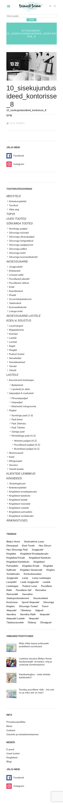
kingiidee (11, 553)
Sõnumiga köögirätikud (21, 240)
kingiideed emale (15, 557)
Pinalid (12, 295)
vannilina (11, 614)
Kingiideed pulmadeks (20, 511)
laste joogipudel (29, 582)
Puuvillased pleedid (19, 278)
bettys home (13, 541)
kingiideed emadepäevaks (34, 553)
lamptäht (11, 582)
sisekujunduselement (17, 598)
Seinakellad (15, 358)
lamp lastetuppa (41, 578)
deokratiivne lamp (34, 541)
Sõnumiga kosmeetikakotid (23, 257)
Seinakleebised (17, 362)
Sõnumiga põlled (18, 248)
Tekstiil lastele (16, 469)
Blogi (9, 761)
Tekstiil (12, 370)
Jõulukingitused (17, 483)
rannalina (40, 590)
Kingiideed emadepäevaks (23, 491)
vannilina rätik (28, 614)
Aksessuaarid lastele (23, 315)
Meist (9, 726)
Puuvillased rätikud (19, 283)
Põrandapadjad (19, 398)
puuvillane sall (23, 590)
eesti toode (28, 545)
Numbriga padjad (18, 228)
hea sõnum (45, 545)
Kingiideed (11, 757)
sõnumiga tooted (28, 606)
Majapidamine (16, 329)
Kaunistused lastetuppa (21, 380)
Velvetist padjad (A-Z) (25, 440)
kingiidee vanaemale (31, 569)
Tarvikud (13, 205)
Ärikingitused (17, 520)
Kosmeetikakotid (17, 307)
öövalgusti (45, 622)
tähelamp (25, 610)
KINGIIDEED (14, 478)
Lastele (13, 338)
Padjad (12, 410)
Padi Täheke (18, 427)
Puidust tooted (16, 354)
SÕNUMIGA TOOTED (19, 223)
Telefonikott (15, 303)
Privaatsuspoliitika (15, 722)
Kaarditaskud (16, 291)
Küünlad (13, 333)
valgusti (39, 610)
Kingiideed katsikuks (19, 495)
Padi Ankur (17, 419)
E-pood (10, 749)
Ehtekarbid (14, 270)
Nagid (12, 346)
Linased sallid (16, 274)
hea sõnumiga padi (17, 549)
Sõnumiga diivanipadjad (21, 236)
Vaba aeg (14, 209)
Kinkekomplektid (17, 201)
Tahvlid (12, 366)
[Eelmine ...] (19, 66)
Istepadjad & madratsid (21, 393)
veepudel (45, 614)
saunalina (27, 594)
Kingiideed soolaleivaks (21, 516)
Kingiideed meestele (19, 503)
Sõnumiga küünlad (19, 232)
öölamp (32, 622)
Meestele (13, 196)
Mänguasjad (15, 461)
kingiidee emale (30, 565)
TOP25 (10, 214)
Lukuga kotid (16, 311)
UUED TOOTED (16, 218)
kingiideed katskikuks (17, 561)
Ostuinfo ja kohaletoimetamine (22, 734)
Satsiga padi (18, 431)
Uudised (10, 730)
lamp (25, 578)
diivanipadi (12, 545)
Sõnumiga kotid (17, 253)
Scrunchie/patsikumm (20, 299)
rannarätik (12, 594)
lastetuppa (12, 586)
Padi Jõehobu (18, 423)
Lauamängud (16, 325)
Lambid (13, 342)
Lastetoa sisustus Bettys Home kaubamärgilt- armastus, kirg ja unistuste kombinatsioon (35, 661)
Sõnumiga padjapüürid (21, 244)
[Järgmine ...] (44, 66)
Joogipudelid (15, 266)
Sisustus (13, 465)
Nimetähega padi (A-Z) (23, 435)
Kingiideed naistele (19, 507)
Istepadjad (17, 402)
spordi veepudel (30, 602)
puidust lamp (29, 586)
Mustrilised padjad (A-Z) (26, 448)
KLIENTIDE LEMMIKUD (20, 473)
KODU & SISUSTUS (18, 320)
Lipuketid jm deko (20, 389)
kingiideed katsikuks (40, 557)
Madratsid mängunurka (23, 406)
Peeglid (13, 350)
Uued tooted (12, 753)
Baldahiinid (17, 385)
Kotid (11, 287)
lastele (46, 582)
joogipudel (37, 549)
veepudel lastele (15, 618)
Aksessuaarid (17, 261)
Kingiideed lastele (18, 499)
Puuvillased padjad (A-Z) (27, 444)
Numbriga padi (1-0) (22, 415)
